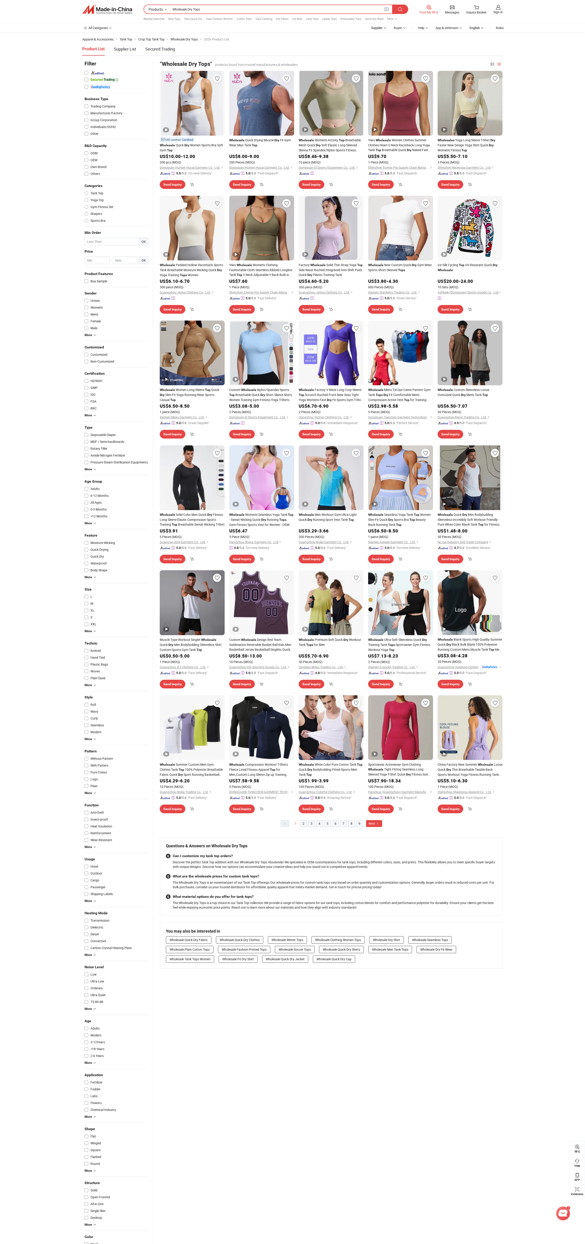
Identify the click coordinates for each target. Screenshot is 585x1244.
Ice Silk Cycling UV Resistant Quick (467, 267)
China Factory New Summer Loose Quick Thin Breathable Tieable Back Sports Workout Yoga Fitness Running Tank (470, 769)
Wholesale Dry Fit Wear (436, 949)
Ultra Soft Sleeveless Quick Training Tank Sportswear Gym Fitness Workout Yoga (399, 644)
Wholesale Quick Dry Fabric (189, 940)
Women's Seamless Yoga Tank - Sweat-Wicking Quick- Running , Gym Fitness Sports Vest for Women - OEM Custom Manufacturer (261, 519)
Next (372, 823)
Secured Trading (160, 49)
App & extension (447, 28)
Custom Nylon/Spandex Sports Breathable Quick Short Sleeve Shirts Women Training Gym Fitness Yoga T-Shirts (260, 395)
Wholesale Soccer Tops (295, 949)
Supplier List (125, 49)
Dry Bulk (297, 19)
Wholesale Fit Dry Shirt (238, 959)
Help (421, 28)
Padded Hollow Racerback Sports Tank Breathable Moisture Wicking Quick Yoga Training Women (191, 270)
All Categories (98, 28)
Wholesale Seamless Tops (430, 940)
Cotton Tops (244, 19)
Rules (500, 28)
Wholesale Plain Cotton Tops (190, 949)
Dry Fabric (282, 19)
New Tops (174, 19)
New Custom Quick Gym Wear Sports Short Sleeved (400, 267)
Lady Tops (312, 19)
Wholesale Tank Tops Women (190, 959)
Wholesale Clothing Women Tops (338, 940)
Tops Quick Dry (193, 19)
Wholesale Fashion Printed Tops (244, 949)
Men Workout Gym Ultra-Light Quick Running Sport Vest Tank (328, 517)
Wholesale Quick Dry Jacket (285, 959)
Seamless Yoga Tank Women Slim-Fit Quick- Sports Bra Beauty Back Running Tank (399, 519)
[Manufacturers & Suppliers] (107, 9)
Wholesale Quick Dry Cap (333, 959)
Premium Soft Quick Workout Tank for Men (330, 642)
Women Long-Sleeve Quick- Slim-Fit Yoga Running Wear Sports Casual (190, 395)
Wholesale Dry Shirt (386, 940)
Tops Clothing (263, 19)
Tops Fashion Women (219, 19)
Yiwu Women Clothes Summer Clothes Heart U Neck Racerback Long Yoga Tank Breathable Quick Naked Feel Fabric (399, 145)
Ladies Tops (329, 19)
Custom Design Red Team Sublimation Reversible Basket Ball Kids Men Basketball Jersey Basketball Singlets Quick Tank (260, 644)
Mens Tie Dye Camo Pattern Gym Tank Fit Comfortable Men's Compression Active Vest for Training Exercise (399, 395)
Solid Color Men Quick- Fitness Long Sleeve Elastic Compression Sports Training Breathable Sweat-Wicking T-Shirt (192, 519)
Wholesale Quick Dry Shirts (341, 949)
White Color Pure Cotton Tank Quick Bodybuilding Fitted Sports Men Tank (330, 769)
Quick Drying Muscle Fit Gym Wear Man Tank (260, 142)
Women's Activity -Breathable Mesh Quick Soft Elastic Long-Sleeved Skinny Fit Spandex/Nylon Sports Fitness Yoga (330, 145)
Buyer (398, 28)
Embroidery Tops (350, 19)
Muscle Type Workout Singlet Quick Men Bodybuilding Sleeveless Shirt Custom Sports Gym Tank (191, 644)
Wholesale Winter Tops (287, 940)
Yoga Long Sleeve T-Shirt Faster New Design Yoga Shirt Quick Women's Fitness (466, 145)
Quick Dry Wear (374, 19)
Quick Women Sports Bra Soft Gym (191, 147)
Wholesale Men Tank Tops (390, 949)
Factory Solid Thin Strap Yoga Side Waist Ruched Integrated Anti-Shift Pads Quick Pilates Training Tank (331, 270)
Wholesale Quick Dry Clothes (240, 940)
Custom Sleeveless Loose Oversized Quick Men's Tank (463, 392)
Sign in (498, 12)
